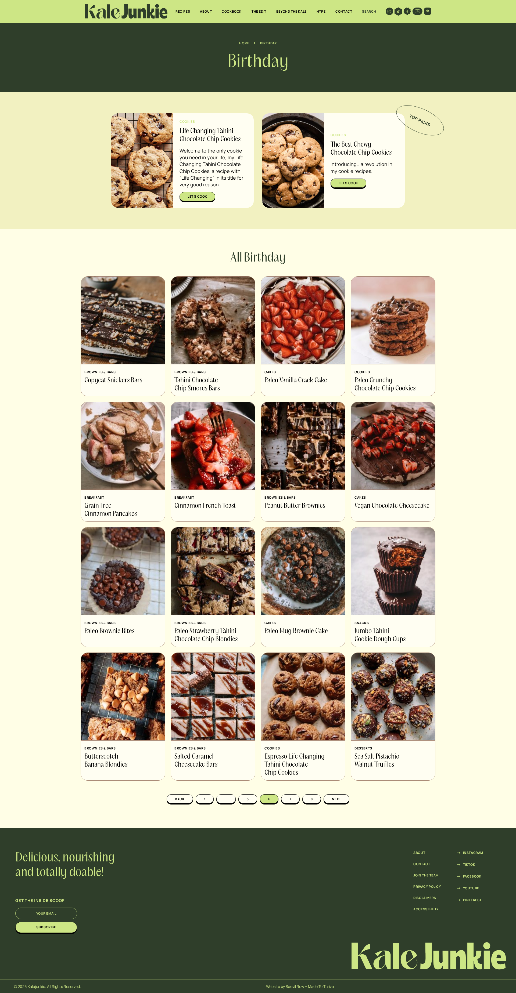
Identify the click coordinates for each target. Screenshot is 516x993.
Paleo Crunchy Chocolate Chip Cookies (384, 384)
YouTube (471, 888)
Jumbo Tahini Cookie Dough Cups (380, 635)
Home (244, 43)
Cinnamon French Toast (205, 506)
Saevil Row (295, 986)
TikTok (469, 864)
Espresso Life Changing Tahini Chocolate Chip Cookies (294, 764)
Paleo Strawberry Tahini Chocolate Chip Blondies (206, 635)
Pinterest (472, 900)
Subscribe (46, 927)
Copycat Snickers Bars (113, 380)
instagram (473, 852)
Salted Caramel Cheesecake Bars (195, 760)
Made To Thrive (321, 986)
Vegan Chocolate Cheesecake (391, 506)
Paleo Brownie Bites (109, 631)
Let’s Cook (197, 196)
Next (336, 799)
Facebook (472, 876)
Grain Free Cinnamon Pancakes (110, 510)
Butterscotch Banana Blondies (105, 760)
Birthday (268, 43)
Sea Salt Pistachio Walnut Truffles (376, 760)
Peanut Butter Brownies (294, 506)
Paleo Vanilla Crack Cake (295, 380)
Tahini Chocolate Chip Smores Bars (197, 384)
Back (179, 799)
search (369, 11)
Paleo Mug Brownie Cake (296, 631)
